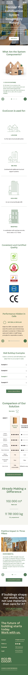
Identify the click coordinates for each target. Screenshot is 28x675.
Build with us (14, 38)
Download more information (14, 474)
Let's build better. (14, 608)
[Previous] (2, 99)
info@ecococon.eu (20, 639)
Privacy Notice (19, 651)
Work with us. (10, 632)
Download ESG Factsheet (14, 580)
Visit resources (19, 647)
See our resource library (14, 391)
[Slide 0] (12, 574)
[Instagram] (19, 643)
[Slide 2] (15, 574)
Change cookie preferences (9, 668)
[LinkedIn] (15, 643)
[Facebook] (17, 643)
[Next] (25, 99)
